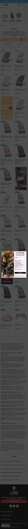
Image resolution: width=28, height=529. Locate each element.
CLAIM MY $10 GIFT (20, 272)
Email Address (16, 257)
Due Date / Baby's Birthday (18, 269)
